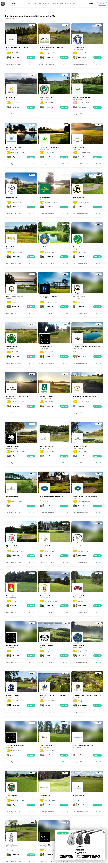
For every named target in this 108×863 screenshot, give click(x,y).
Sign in (91, 4)
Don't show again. (80, 859)
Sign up (102, 4)
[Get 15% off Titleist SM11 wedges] (80, 845)
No (33, 64)
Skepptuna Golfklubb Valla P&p (11, 10)
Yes (30, 64)
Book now (31, 57)
